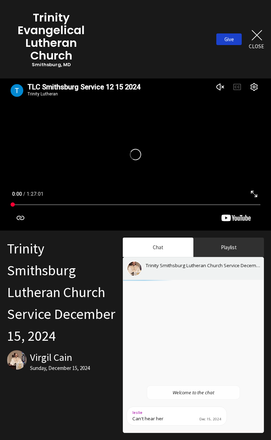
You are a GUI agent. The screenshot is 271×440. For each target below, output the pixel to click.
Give (229, 39)
